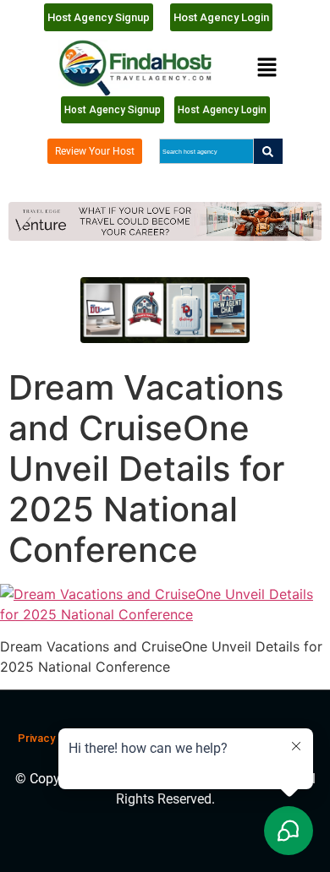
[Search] (268, 151)
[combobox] (206, 151)
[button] (266, 68)
